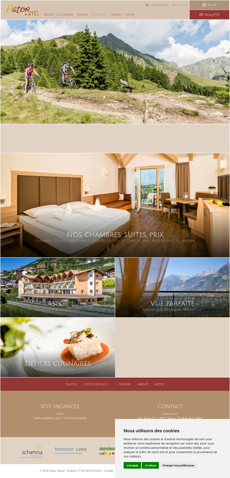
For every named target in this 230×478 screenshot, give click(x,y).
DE (173, 5)
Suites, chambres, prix (47, 418)
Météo (159, 384)
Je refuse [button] (150, 465)
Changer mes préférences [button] (178, 465)
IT (178, 5)
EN (181, 5)
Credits (108, 471)
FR (186, 5)
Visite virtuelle (95, 384)
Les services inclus (75, 418)
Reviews (125, 384)
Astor (60, 414)
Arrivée (142, 384)
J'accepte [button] (132, 465)
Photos (71, 384)
